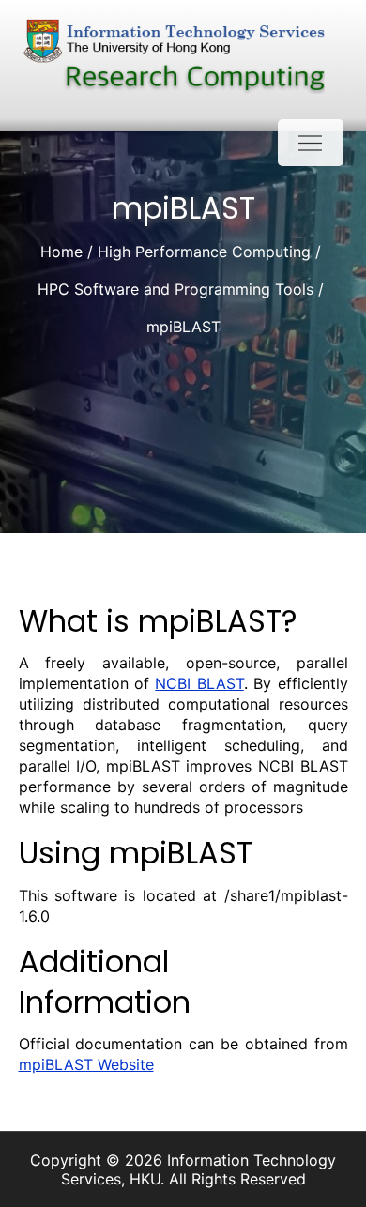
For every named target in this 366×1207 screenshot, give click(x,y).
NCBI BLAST (199, 683)
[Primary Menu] (310, 142)
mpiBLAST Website (86, 1064)
